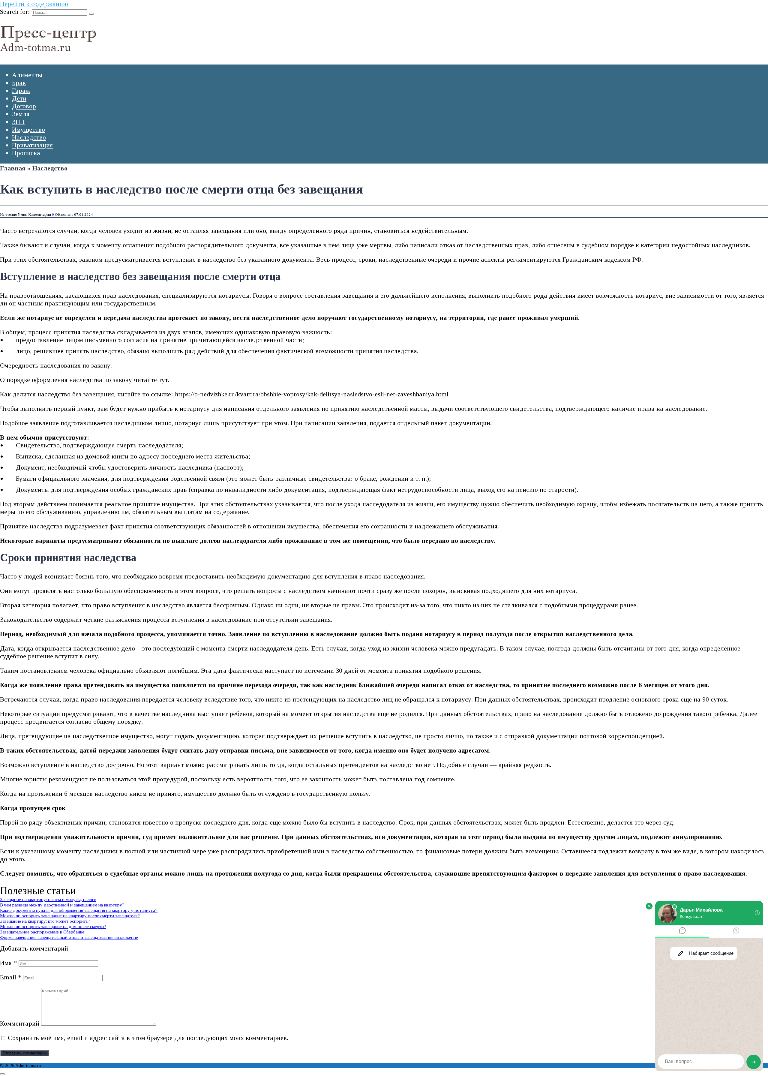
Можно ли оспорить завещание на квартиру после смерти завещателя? (70, 915)
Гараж (21, 90)
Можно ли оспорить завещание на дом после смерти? (53, 926)
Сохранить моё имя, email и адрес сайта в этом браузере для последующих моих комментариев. (148, 1037)
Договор (24, 106)
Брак (19, 82)
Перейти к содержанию (34, 4)
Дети (19, 98)
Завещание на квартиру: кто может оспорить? (45, 921)
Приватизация (32, 145)
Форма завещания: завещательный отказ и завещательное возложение (69, 937)
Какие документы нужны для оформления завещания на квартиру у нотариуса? (79, 910)
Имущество (28, 129)
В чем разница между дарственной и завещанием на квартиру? (62, 904)
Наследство (29, 137)
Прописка (26, 153)
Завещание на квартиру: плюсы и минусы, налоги (48, 899)
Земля (20, 114)
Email (10, 977)
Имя (8, 962)
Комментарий (19, 1023)
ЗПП (18, 121)
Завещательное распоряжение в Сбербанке (42, 931)
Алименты (27, 75)
